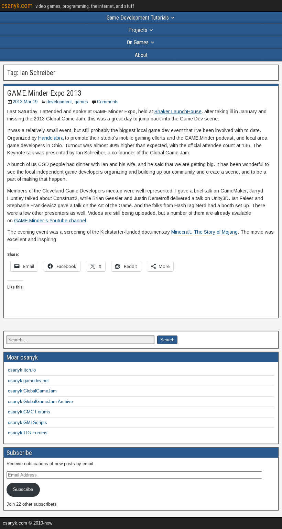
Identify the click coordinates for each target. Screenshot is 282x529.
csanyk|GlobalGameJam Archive (40, 401)
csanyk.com (17, 5)
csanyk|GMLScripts (27, 422)
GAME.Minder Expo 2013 (44, 93)
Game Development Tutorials (138, 17)
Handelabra (51, 138)
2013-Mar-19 (25, 101)
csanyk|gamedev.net (28, 380)
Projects (137, 30)
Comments (108, 101)
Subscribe (23, 489)
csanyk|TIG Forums (27, 432)
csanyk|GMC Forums (29, 411)
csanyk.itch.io (22, 370)
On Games (138, 42)
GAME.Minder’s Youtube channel (50, 220)
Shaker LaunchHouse (178, 111)
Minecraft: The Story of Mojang (204, 232)
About (141, 55)
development (59, 101)
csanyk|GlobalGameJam (32, 390)
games (81, 101)
